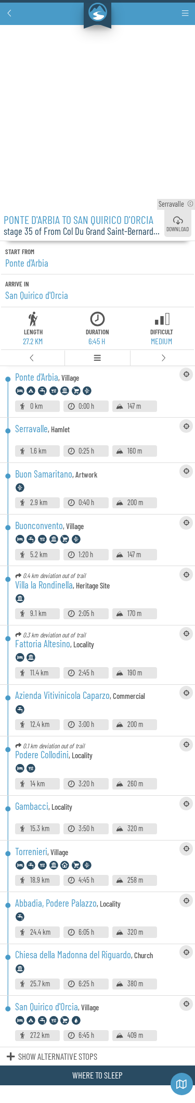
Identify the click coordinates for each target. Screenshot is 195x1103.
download (177, 228)
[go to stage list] (97, 358)
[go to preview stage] (32, 358)
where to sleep (97, 1075)
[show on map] (186, 374)
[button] (9, 13)
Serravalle (176, 203)
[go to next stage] (163, 358)
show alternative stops (57, 1056)
